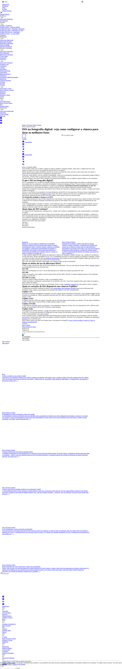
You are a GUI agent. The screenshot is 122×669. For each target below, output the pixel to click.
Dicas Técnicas (6, 625)
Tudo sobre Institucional (7, 111)
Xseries (4, 632)
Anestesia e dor (4, 64)
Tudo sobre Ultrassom (6, 62)
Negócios (2, 93)
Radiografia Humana (6, 41)
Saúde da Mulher (5, 45)
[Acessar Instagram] (1, 118)
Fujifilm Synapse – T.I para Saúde (9, 33)
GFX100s (34, 305)
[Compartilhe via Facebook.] (23, 144)
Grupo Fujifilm (4, 114)
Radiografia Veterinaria (6, 54)
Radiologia (3, 79)
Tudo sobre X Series (6, 88)
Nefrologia (3, 75)
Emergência (3, 69)
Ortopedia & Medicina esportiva (9, 77)
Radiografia (5, 646)
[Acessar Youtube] (1, 123)
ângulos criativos (94, 265)
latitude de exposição (70, 284)
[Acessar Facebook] (1, 121)
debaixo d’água (46, 193)
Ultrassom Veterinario (8, 658)
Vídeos (2, 96)
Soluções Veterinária (8, 653)
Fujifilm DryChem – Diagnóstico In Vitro (11, 30)
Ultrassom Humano (5, 80)
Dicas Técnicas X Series (7, 90)
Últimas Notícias (7, 11)
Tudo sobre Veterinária (6, 51)
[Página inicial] (53, 594)
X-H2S (25, 300)
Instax (4, 7)
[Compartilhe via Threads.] (23, 147)
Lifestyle (4, 629)
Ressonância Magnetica (6, 43)
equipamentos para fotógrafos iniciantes (65, 288)
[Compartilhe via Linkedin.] (23, 152)
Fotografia (3, 113)
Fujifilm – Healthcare (6, 25)
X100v (47, 310)
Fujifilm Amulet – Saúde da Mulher (10, 27)
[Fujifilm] (24, 137)
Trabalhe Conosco (7, 617)
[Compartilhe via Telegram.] (23, 149)
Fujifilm (24, 139)
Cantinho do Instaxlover (9, 624)
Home (24, 125)
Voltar (2, 17)
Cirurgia (2, 67)
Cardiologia (3, 66)
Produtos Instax (4, 106)
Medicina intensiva (5, 74)
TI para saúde (4, 56)
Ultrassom (3, 35)
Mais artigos (5, 343)
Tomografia (3, 58)
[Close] (1, 13)
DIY (1, 104)
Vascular (2, 83)
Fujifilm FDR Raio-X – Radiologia (10, 32)
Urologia (2, 82)
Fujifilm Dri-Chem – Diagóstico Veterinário (12, 29)
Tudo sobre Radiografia (6, 40)
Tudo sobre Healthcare (6, 19)
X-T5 (83, 293)
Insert (18, 668)
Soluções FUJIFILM (6, 46)
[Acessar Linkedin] (3, 602)
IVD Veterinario (4, 53)
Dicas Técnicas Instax (6, 103)
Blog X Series (37, 125)
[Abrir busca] (82, 2)
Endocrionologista (5, 71)
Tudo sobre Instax (5, 101)
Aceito (2, 666)
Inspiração (3, 92)
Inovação (2, 116)
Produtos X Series (5, 95)
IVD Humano (4, 21)
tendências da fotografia (52, 258)
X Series (4, 9)
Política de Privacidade (18, 664)
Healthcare (5, 6)
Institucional (5, 4)
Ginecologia (3, 72)
